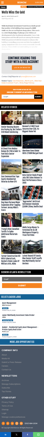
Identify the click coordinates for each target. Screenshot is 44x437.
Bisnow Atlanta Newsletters (16, 272)
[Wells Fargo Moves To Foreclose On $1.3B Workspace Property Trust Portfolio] (32, 226)
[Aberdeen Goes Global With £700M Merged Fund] (32, 147)
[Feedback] (21, 423)
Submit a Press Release (11, 362)
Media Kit (6, 358)
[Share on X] (16, 434)
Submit (38, 97)
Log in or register (22, 67)
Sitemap (5, 409)
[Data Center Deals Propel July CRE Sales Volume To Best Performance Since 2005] (32, 172)
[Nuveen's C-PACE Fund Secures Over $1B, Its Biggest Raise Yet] (32, 123)
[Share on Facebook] (27, 434)
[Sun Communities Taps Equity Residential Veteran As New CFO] (11, 172)
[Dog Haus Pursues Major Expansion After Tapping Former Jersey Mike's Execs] (11, 199)
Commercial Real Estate (35, 7)
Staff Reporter (6, 18)
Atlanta (23, 7)
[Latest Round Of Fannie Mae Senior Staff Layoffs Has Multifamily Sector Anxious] (32, 252)
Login (4, 413)
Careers (5, 366)
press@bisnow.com (28, 76)
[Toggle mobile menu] (3, 2)
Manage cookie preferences (13, 417)
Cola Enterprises (18, 81)
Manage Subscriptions (11, 384)
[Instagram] (16, 423)
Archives (5, 380)
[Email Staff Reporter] (12, 18)
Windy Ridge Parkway (26, 83)
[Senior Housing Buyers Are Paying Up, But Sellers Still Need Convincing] (11, 123)
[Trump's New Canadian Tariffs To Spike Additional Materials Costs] (11, 226)
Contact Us (6, 370)
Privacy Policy (8, 402)
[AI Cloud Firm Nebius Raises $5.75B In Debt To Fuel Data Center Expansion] (11, 147)
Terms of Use (7, 406)
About (4, 355)
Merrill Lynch (29, 81)
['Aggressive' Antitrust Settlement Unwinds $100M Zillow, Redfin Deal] (32, 199)
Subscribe (39, 2)
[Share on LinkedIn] (5, 434)
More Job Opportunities (22, 341)
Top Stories (6, 391)
